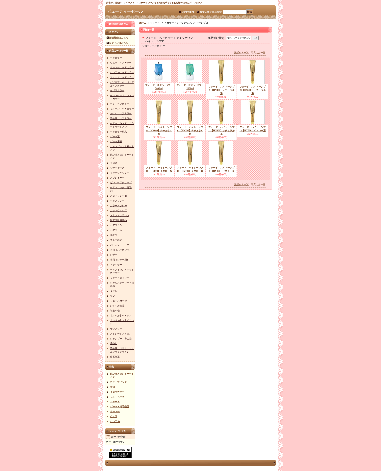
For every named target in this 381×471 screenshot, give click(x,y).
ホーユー (115, 411)
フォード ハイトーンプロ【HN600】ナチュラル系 (159, 130)
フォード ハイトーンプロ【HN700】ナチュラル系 (190, 130)
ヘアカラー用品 (118, 131)
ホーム (142, 22)
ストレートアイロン (121, 333)
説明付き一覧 (241, 52)
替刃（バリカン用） (121, 249)
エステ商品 (116, 240)
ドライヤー (116, 264)
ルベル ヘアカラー (121, 113)
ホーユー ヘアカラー (122, 67)
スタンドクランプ (119, 215)
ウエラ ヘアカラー (121, 62)
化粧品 (113, 235)
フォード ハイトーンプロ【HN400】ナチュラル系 (221, 90)
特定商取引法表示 (118, 24)
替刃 (112, 386)
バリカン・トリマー (121, 245)
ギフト (113, 295)
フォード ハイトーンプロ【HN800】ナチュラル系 (221, 130)
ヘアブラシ (116, 225)
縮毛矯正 (115, 356)
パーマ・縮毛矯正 (119, 406)
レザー (113, 254)
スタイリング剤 (118, 195)
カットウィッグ (118, 210)
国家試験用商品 (118, 220)
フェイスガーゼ (118, 300)
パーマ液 (115, 136)
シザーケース (117, 167)
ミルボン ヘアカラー (122, 108)
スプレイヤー (117, 177)
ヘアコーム (116, 230)
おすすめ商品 (117, 305)
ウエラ (113, 416)
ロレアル (115, 421)
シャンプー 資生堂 (121, 338)
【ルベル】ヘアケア (121, 315)
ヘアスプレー (117, 200)
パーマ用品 (116, 141)
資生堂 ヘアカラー (121, 118)
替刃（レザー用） (119, 259)
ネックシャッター (119, 172)
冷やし (113, 343)
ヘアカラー (116, 57)
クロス (113, 162)
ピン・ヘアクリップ (121, 182)
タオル (113, 291)
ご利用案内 (188, 12)
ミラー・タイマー (119, 277)
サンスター (116, 328)
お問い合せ (206, 12)
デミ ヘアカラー (119, 103)
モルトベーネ (117, 396)
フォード (115, 401)
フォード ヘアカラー (122, 77)
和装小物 (115, 310)
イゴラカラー (117, 90)
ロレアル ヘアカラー (122, 72)
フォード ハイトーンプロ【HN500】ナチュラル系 (253, 90)
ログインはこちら (118, 42)
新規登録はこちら (118, 37)
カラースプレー (118, 205)
